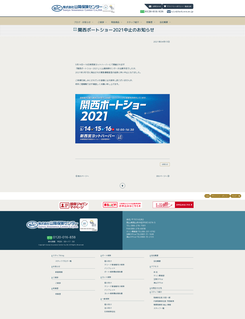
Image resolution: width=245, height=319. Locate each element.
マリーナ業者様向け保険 (114, 264)
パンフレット (109, 268)
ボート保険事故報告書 (113, 272)
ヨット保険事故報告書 (113, 293)
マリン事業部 (159, 275)
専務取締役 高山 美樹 (162, 304)
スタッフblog (58, 255)
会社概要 (154, 255)
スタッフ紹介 (156, 292)
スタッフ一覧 (159, 308)
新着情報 (59, 272)
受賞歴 (55, 288)
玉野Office (158, 279)
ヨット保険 (106, 277)
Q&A (207, 196)
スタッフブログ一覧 (63, 261)
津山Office (158, 283)
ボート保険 (106, 255)
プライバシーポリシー (220, 196)
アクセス (154, 266)
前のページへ (83, 176)
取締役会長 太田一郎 (162, 297)
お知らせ (165, 164)
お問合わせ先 (156, 288)
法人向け (108, 308)
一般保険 (105, 299)
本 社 (156, 272)
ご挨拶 (55, 277)
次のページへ (161, 176)
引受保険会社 (109, 311)
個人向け (108, 261)
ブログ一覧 (235, 196)
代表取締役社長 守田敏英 (164, 301)
